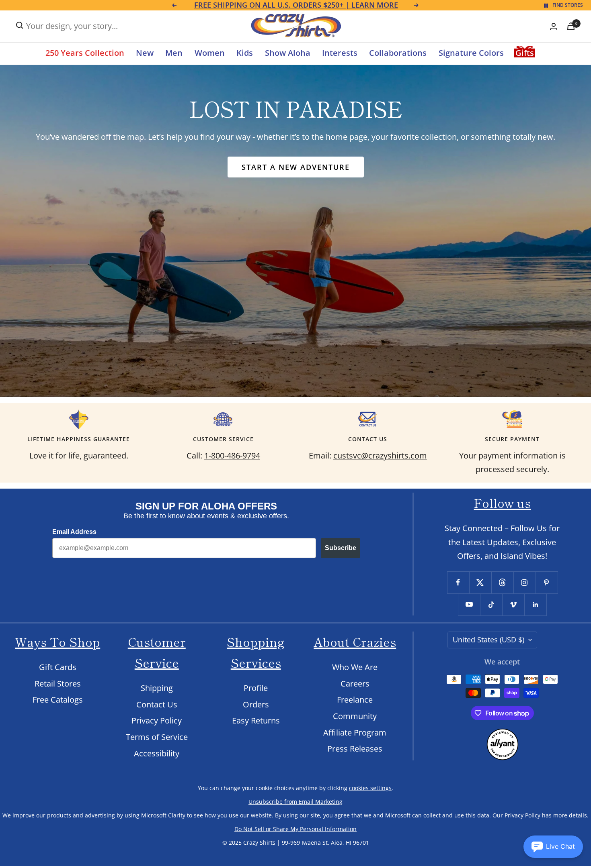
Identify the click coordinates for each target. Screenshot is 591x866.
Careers (355, 683)
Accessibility (156, 753)
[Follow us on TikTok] (491, 604)
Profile (256, 688)
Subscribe (340, 547)
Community (355, 716)
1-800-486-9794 (232, 455)
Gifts (524, 52)
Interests (339, 52)
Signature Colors (471, 52)
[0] (571, 26)
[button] (553, 846)
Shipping (157, 688)
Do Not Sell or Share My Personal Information (295, 829)
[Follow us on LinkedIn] (535, 604)
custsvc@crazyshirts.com (380, 455)
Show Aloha (287, 52)
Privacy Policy (156, 720)
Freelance (355, 699)
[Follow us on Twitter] (480, 582)
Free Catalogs (58, 699)
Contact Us (156, 704)
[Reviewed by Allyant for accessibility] (502, 734)
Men (174, 52)
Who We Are (355, 667)
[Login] (553, 26)
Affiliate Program (354, 732)
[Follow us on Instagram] (524, 582)
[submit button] (19, 25)
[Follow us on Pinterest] (547, 582)
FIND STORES (567, 5)
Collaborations (398, 52)
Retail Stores (58, 683)
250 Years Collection (84, 52)
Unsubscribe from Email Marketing (295, 801)
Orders (256, 704)
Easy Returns (256, 720)
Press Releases (354, 748)
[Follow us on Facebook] (458, 582)
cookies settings (370, 788)
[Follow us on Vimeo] (513, 604)
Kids (244, 52)
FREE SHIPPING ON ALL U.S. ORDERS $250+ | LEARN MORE (296, 5)
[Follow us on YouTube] (469, 604)
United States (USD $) (488, 639)
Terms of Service (157, 737)
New (145, 52)
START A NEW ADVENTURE (296, 167)
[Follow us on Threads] (502, 582)
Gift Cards (57, 667)
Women (210, 52)
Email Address (74, 531)
